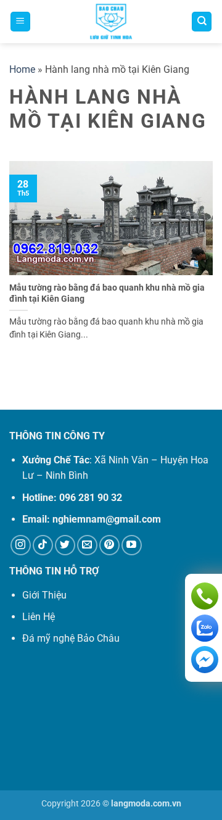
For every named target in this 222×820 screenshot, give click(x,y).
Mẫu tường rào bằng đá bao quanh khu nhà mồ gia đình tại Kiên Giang (107, 293)
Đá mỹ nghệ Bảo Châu (71, 638)
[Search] (202, 22)
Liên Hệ (38, 617)
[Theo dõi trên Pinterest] (109, 545)
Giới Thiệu (44, 595)
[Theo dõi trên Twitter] (65, 545)
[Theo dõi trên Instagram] (20, 545)
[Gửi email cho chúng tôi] (87, 545)
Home (22, 69)
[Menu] (20, 22)
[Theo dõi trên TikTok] (43, 545)
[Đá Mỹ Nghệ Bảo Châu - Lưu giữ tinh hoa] (111, 21)
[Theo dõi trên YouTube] (131, 545)
